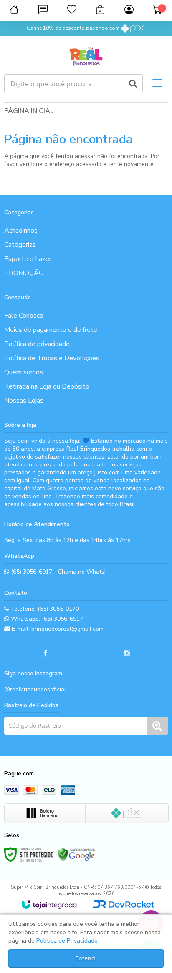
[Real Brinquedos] (86, 55)
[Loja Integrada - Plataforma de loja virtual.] (49, 905)
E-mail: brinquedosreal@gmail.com (57, 629)
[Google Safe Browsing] (76, 854)
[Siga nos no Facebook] (45, 653)
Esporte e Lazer (27, 258)
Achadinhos (21, 230)
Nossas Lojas (23, 400)
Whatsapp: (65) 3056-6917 (46, 619)
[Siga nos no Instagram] (127, 653)
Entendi (86, 958)
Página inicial (28, 110)
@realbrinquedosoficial (35, 689)
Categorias (20, 244)
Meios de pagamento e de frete (50, 329)
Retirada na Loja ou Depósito (46, 386)
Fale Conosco (23, 315)
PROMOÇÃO (24, 273)
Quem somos (23, 372)
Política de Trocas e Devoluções (51, 358)
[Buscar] (133, 83)
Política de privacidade (37, 344)
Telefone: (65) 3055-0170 (44, 609)
